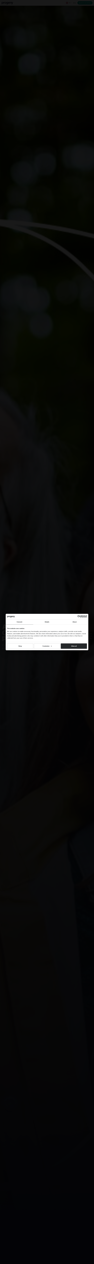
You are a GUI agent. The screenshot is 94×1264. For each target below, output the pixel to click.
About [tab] (75, 622)
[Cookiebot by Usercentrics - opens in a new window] (79, 616)
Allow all (74, 646)
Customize (46, 646)
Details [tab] (47, 622)
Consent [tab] (19, 622)
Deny (20, 646)
